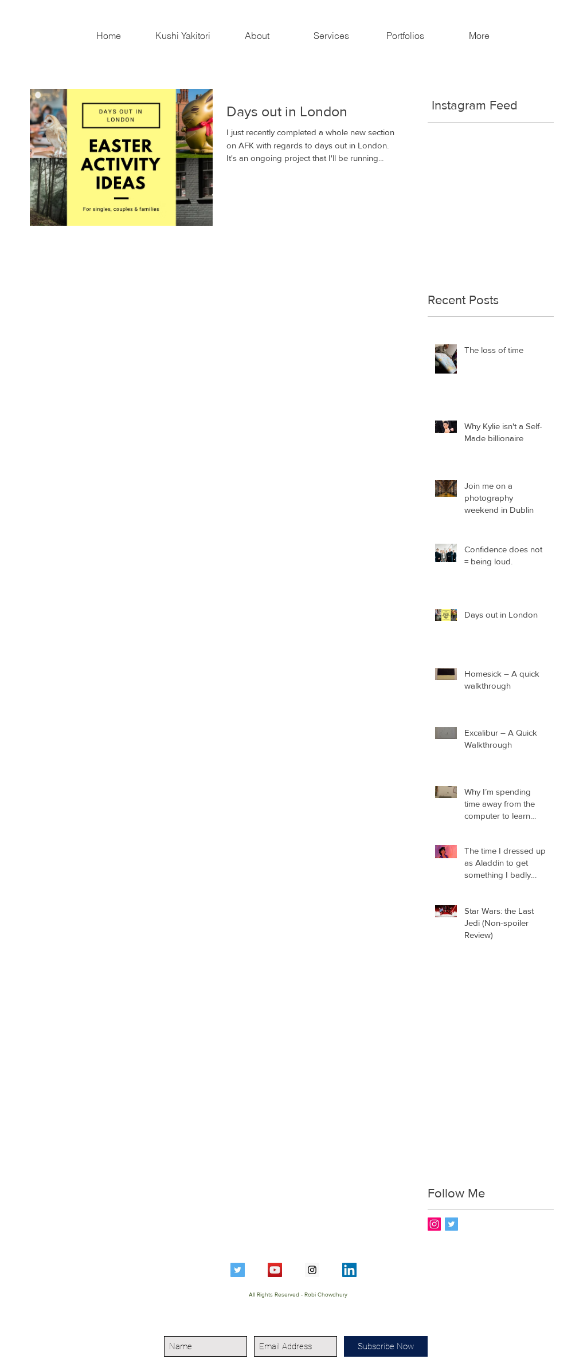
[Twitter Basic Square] (451, 1224)
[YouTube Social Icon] (275, 1270)
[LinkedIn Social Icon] (349, 1270)
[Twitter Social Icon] (237, 1270)
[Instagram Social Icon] (434, 1224)
